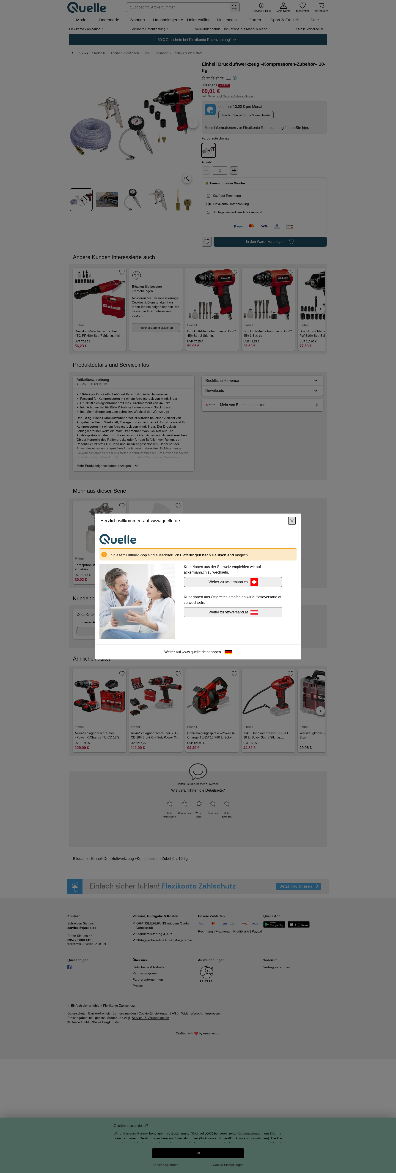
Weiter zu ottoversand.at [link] (228, 612)
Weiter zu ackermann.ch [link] (228, 582)
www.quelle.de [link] (194, 652)
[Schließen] (292, 520)
